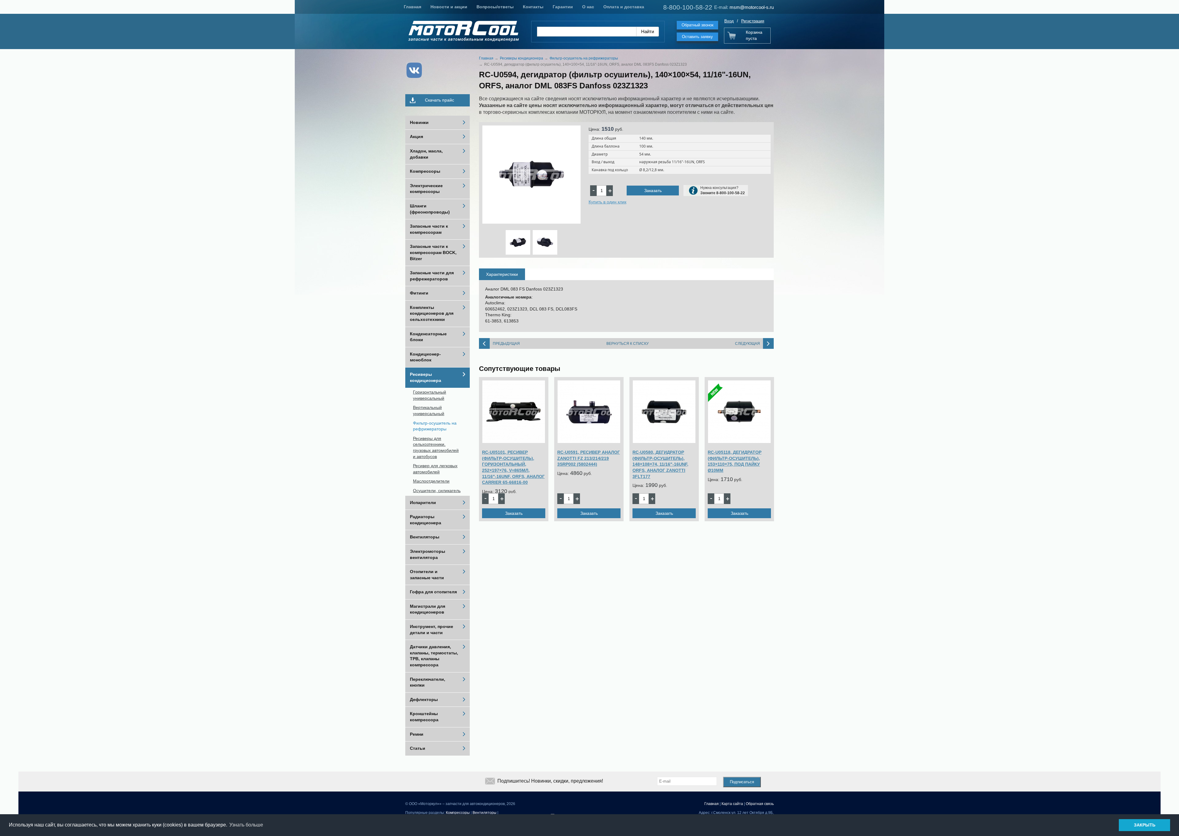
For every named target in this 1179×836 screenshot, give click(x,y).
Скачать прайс (439, 100)
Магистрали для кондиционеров (427, 609)
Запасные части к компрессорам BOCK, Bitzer (433, 252)
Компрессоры (425, 171)
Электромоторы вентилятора (427, 554)
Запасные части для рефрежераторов (432, 275)
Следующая (747, 343)
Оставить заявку (697, 36)
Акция (416, 136)
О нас (588, 6)
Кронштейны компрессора (424, 716)
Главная (412, 6)
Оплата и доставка (623, 6)
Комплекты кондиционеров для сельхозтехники (431, 313)
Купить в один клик (607, 201)
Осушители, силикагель (437, 490)
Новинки (419, 122)
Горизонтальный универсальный (429, 395)
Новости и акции (448, 6)
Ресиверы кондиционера (425, 377)
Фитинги (419, 293)
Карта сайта (732, 804)
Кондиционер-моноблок (425, 357)
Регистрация (752, 21)
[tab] (502, 274)
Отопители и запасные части (427, 574)
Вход (729, 21)
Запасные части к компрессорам (429, 229)
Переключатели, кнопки (427, 682)
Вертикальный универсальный (428, 410)
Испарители (423, 502)
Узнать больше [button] (246, 824)
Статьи (417, 748)
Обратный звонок (698, 25)
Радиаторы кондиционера (425, 519)
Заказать (653, 190)
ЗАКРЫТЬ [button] (1144, 825)
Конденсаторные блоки (428, 336)
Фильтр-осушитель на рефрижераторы (435, 426)
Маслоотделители (431, 481)
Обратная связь (760, 804)
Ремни (416, 734)
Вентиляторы (424, 536)
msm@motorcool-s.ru (752, 7)
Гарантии (563, 6)
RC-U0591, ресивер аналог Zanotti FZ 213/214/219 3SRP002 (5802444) (588, 458)
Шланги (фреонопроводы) (430, 208)
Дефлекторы (424, 699)
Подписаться (742, 782)
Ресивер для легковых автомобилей (435, 468)
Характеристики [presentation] (502, 274)
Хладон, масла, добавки (426, 154)
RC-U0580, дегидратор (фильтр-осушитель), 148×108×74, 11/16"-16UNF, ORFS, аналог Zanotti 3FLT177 (660, 464)
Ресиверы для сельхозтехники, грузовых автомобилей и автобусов (436, 447)
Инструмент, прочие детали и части (431, 629)
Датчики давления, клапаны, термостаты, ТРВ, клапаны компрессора (434, 655)
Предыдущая (506, 343)
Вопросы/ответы (495, 6)
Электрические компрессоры (426, 188)
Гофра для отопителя (433, 591)
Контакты (533, 6)
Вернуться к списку (627, 343)
